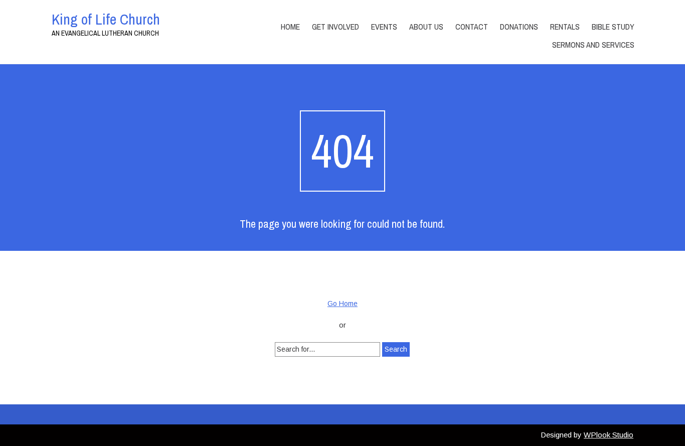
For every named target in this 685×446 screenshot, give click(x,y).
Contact (471, 26)
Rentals (565, 26)
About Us (426, 26)
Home (290, 26)
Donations (519, 26)
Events (384, 26)
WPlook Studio (608, 434)
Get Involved (335, 26)
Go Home (342, 304)
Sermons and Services (593, 44)
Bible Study (613, 26)
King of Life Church (106, 19)
